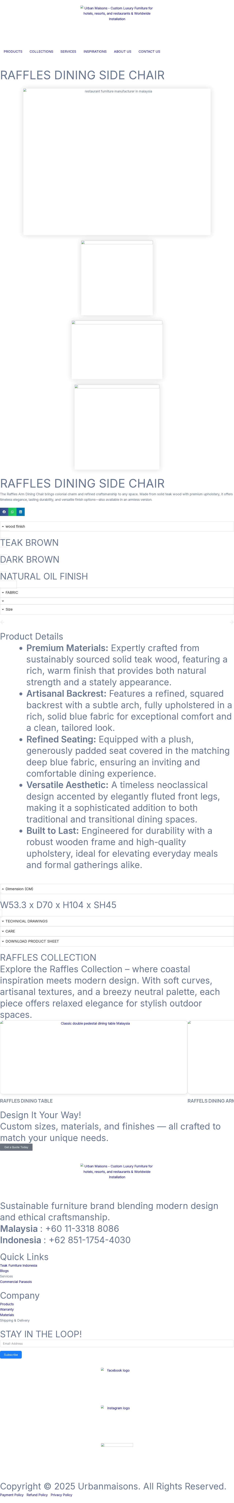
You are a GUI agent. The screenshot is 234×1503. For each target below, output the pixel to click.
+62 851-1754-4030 (90, 1240)
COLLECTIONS (41, 51)
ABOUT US (122, 51)
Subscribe (11, 1355)
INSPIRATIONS (95, 51)
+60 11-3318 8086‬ (82, 1228)
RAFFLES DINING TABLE (26, 1100)
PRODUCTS (13, 51)
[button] (4, 512)
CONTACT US (149, 51)
